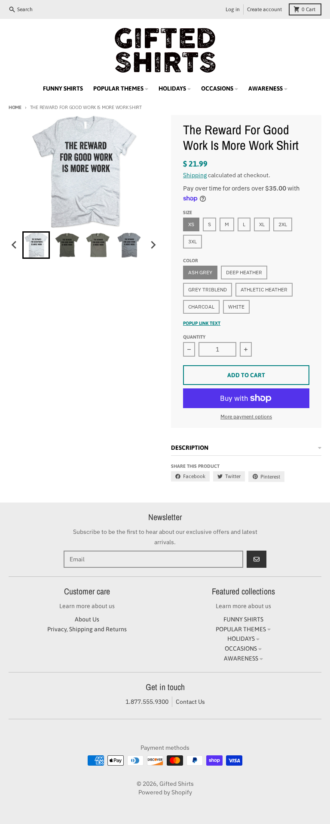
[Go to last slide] (15, 245)
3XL (192, 241)
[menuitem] (36, 245)
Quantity (194, 336)
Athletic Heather (264, 289)
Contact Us (190, 702)
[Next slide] (153, 245)
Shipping (195, 175)
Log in (233, 9)
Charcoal (201, 306)
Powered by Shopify (165, 792)
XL (262, 224)
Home (15, 107)
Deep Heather (244, 272)
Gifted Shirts (176, 784)
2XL (282, 224)
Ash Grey (200, 272)
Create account (264, 9)
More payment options (246, 417)
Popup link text (201, 323)
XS (191, 224)
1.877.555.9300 (146, 702)
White (236, 306)
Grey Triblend (207, 289)
